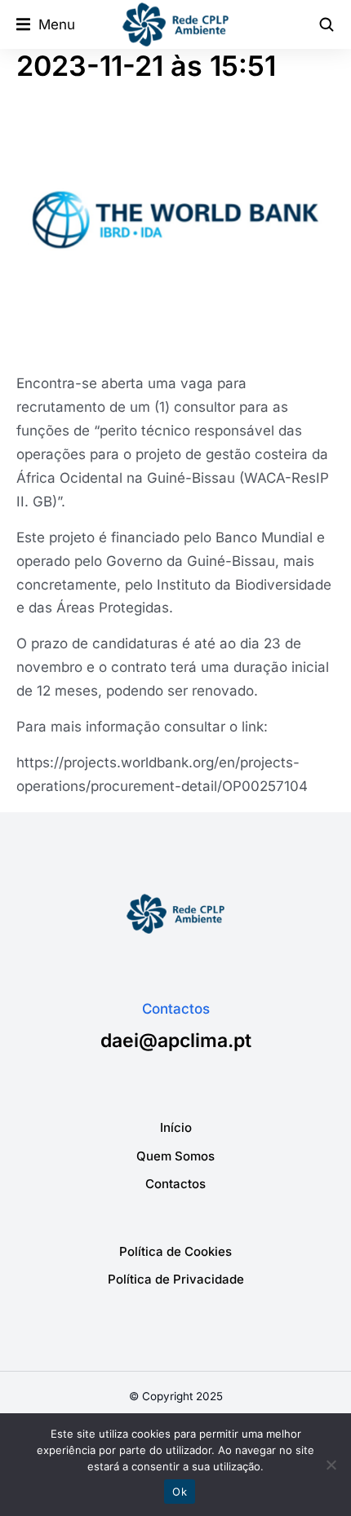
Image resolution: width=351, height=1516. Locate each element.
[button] (45, 25)
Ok (179, 1491)
